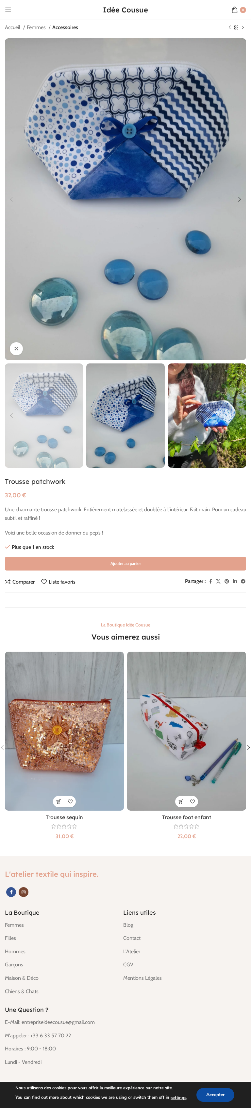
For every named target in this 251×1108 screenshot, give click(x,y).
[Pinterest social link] (227, 581)
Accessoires (65, 27)
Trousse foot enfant (186, 817)
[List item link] (59, 925)
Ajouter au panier (125, 563)
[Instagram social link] (23, 892)
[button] (58, 801)
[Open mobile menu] (8, 9)
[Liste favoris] (70, 801)
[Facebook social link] (210, 581)
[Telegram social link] (243, 581)
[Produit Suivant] (243, 28)
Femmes (37, 27)
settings (178, 1098)
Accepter (215, 1095)
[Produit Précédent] (229, 28)
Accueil (13, 27)
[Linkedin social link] (235, 581)
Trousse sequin (64, 817)
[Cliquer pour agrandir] (16, 348)
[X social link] (218, 581)
